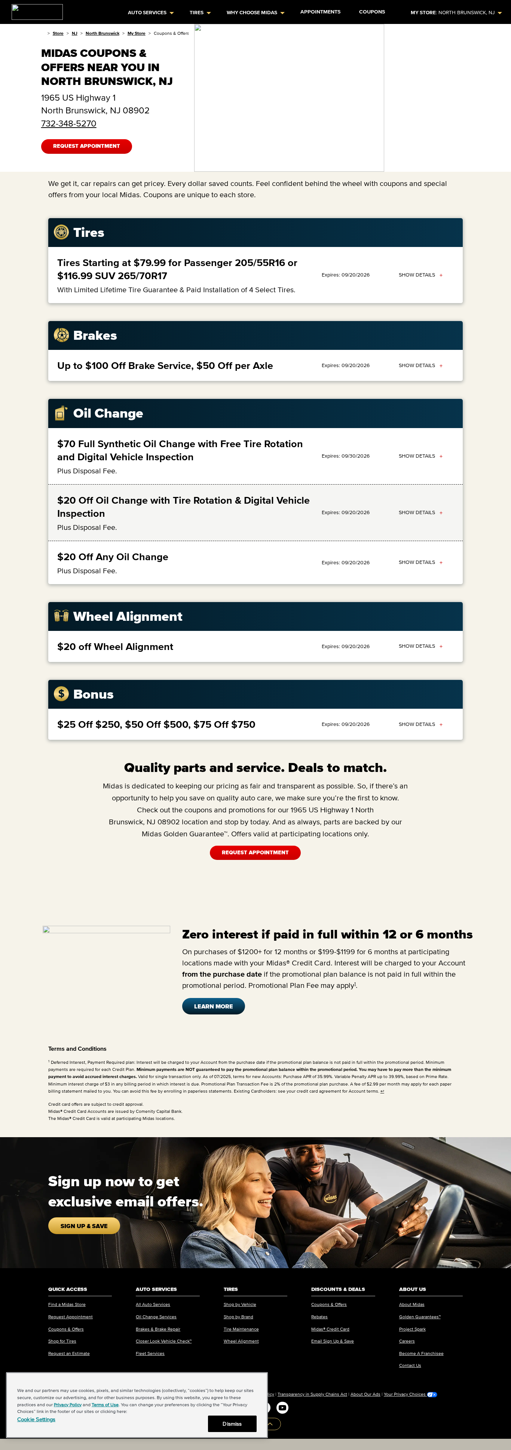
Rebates (319, 1316)
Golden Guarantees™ (420, 1316)
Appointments (320, 12)
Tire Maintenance (241, 1329)
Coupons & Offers (66, 1329)
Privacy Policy (68, 1404)
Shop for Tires (62, 1340)
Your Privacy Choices (405, 1394)
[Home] (43, 33)
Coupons (372, 12)
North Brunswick (102, 33)
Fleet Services (150, 1353)
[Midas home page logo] (34, 9)
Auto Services (147, 12)
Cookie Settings (36, 1419)
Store (58, 33)
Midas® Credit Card (330, 1329)
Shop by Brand (238, 1316)
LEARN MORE (213, 1006)
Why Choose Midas (252, 12)
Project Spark (412, 1329)
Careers (407, 1340)
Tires (197, 12)
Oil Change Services (156, 1316)
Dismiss (232, 1423)
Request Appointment (86, 146)
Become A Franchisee (421, 1353)
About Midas (412, 1304)
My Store (137, 33)
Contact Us (410, 1365)
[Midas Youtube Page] (282, 1408)
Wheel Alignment (241, 1340)
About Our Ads (365, 1394)
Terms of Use (105, 1404)
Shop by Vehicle (240, 1304)
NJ (74, 33)
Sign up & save (84, 1225)
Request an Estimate (69, 1353)
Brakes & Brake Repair (158, 1329)
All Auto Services (153, 1304)
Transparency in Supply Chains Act (312, 1394)
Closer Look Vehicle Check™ (164, 1340)
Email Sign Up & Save (332, 1340)
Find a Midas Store (67, 1304)
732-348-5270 (69, 123)
